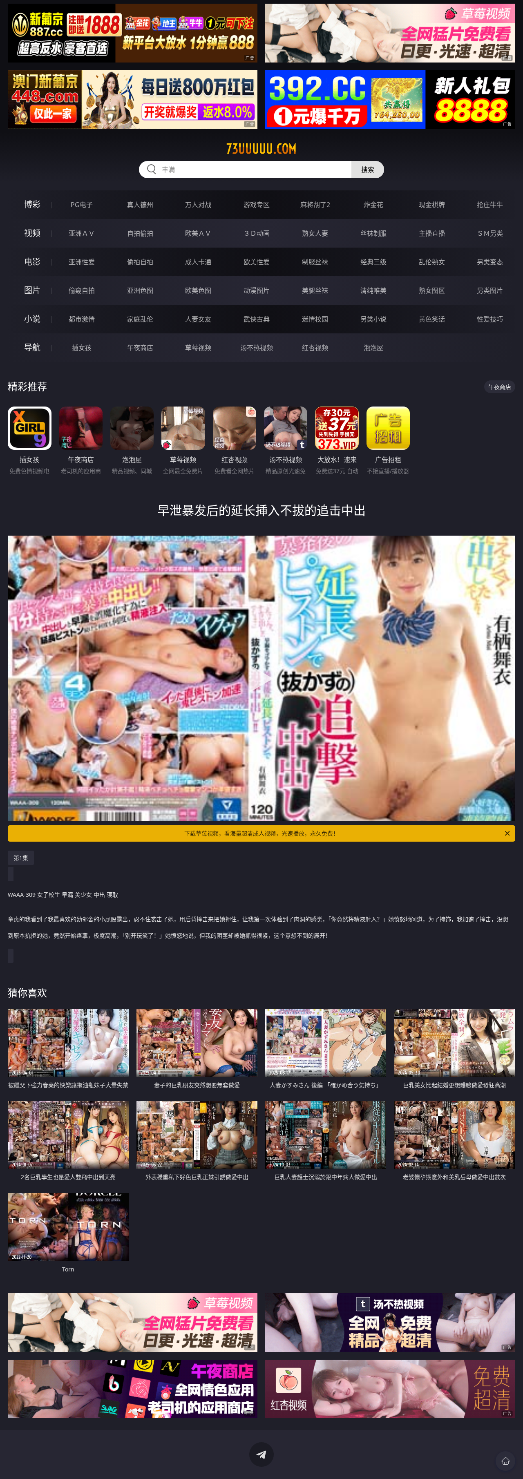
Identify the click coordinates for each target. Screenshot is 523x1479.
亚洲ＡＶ (82, 233)
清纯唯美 (373, 290)
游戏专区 (257, 204)
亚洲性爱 (82, 261)
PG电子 (82, 204)
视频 (32, 233)
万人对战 (198, 204)
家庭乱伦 (140, 319)
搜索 (367, 169)
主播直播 (432, 233)
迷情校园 (315, 319)
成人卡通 (198, 261)
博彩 (32, 204)
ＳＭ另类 (490, 233)
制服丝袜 (315, 261)
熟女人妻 (315, 233)
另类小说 (373, 319)
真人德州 (140, 204)
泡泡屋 (373, 347)
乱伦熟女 (432, 261)
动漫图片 (257, 290)
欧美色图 (198, 290)
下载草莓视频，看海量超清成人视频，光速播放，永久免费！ (261, 833)
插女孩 (82, 347)
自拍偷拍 (140, 233)
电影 (32, 261)
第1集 (20, 858)
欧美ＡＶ (198, 233)
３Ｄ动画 (257, 233)
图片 (32, 290)
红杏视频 (315, 347)
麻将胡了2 (315, 204)
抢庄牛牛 (490, 204)
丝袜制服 (373, 233)
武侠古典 (257, 319)
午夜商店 (140, 347)
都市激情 (82, 319)
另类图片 (490, 290)
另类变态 (490, 261)
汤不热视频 (256, 347)
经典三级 (373, 261)
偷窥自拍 (82, 290)
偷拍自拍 (140, 261)
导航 (32, 347)
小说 (32, 318)
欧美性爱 (257, 261)
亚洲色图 (140, 290)
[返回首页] (505, 1461)
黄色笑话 (432, 319)
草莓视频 (198, 347)
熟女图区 (432, 290)
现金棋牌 (432, 204)
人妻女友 (198, 319)
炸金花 (373, 204)
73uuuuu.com (261, 149)
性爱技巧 (490, 319)
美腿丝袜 (315, 290)
